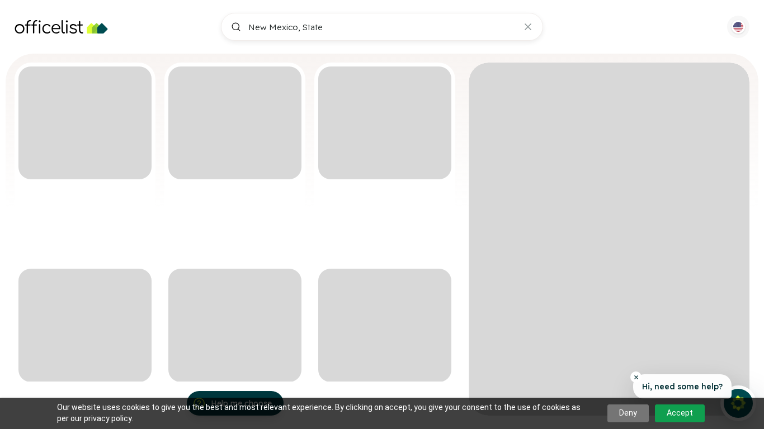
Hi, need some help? (682, 387)
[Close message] (636, 377)
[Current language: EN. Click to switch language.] (738, 27)
